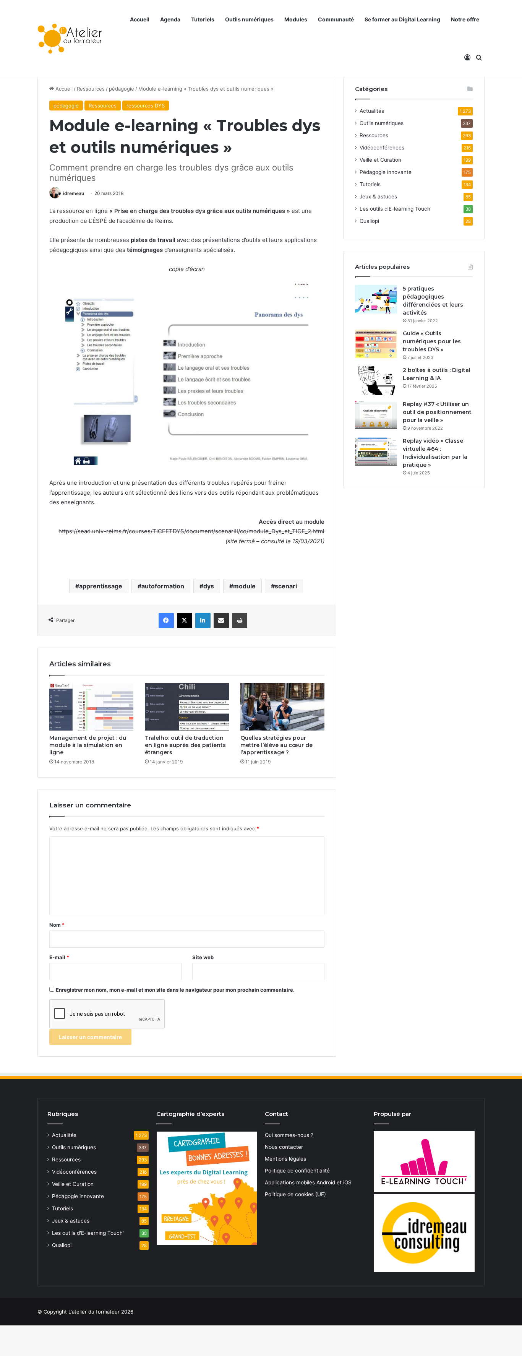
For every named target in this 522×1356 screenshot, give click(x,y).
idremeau (73, 193)
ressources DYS (145, 105)
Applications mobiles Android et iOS (308, 1182)
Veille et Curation (380, 160)
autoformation (162, 586)
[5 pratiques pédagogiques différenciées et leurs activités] (376, 299)
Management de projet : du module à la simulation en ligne (87, 745)
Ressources (91, 89)
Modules (295, 19)
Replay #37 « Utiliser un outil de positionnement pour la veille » (437, 412)
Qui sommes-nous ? (289, 1135)
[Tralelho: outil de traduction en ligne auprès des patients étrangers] (187, 707)
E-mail (59, 957)
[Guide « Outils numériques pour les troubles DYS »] (376, 344)
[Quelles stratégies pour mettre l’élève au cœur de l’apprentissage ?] (282, 707)
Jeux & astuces (378, 196)
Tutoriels (202, 19)
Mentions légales (285, 1159)
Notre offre (465, 19)
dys (208, 586)
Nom (57, 925)
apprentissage (100, 586)
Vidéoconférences (382, 148)
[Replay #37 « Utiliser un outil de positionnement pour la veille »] (376, 414)
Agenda (170, 19)
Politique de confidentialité (297, 1171)
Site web (203, 957)
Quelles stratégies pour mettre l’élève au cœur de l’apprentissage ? (276, 745)
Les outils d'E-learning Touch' (395, 209)
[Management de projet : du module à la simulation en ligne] (91, 707)
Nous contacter (284, 1147)
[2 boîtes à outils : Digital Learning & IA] (376, 380)
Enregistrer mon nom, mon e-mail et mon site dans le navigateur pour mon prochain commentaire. (175, 990)
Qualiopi (369, 221)
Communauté (336, 19)
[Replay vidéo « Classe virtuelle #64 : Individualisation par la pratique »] (376, 451)
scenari (286, 586)
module (244, 586)
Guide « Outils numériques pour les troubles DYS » (432, 341)
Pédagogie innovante (386, 172)
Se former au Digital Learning (402, 19)
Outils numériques (249, 19)
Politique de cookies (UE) (295, 1194)
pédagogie (121, 89)
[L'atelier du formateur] (69, 38)
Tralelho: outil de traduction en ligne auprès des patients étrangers (185, 745)
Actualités (372, 111)
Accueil (139, 19)
